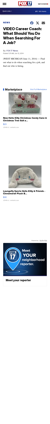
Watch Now (42, 4)
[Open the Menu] (4, 4)
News (6, 22)
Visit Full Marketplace (38, 89)
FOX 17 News (12, 50)
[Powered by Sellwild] (43, 241)
